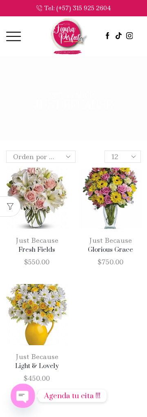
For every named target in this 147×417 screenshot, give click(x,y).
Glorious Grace (110, 250)
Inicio (59, 96)
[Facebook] (107, 36)
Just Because (37, 240)
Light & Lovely (37, 366)
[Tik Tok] (118, 36)
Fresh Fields (36, 250)
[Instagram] (129, 36)
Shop (85, 96)
